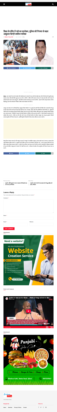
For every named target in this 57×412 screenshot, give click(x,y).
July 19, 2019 (18, 37)
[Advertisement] (28, 18)
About (4, 407)
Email (5, 221)
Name (5, 215)
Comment (6, 198)
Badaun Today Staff (9, 37)
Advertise (10, 407)
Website (31, 221)
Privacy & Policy (17, 407)
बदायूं (23, 37)
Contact (25, 407)
